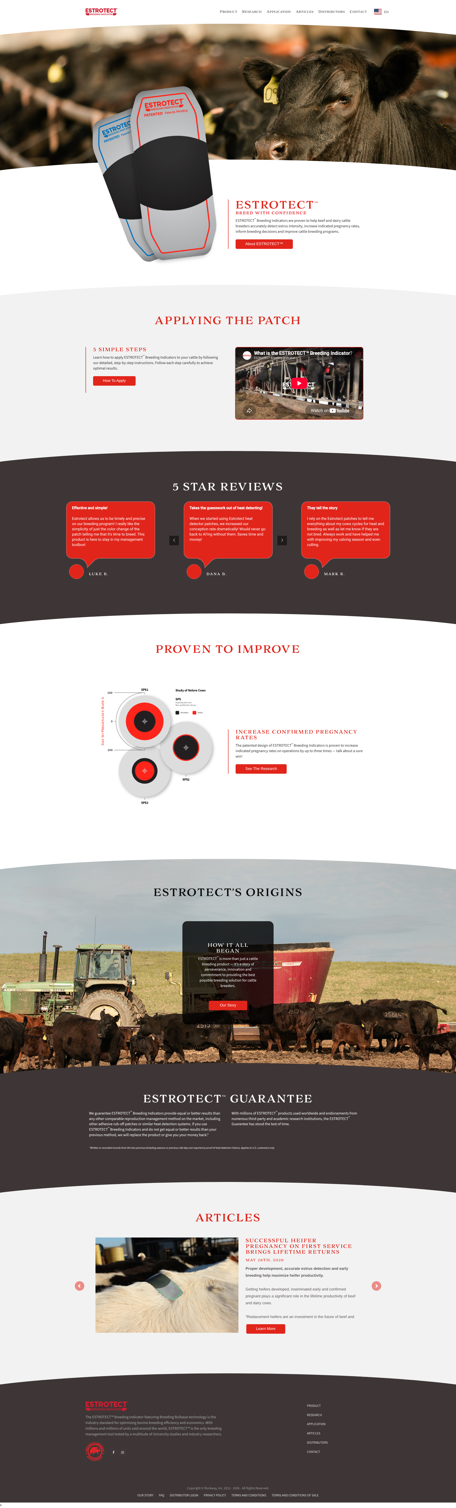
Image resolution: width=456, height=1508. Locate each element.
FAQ (161, 1495)
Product (314, 1406)
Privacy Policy (215, 1495)
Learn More (266, 1329)
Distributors (317, 1442)
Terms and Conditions (248, 1495)
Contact (313, 1452)
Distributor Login (184, 1495)
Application (316, 1424)
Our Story (145, 1495)
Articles (313, 1433)
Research (314, 1415)
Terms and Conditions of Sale (295, 1495)
